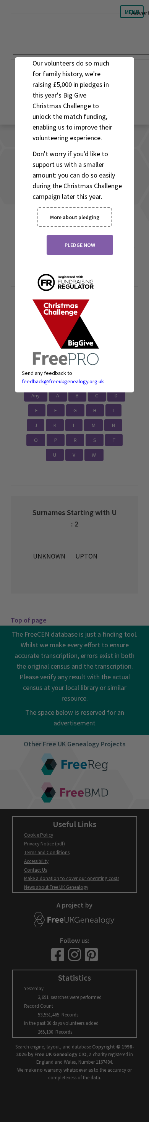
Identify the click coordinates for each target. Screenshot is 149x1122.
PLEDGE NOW (80, 245)
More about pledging (74, 217)
